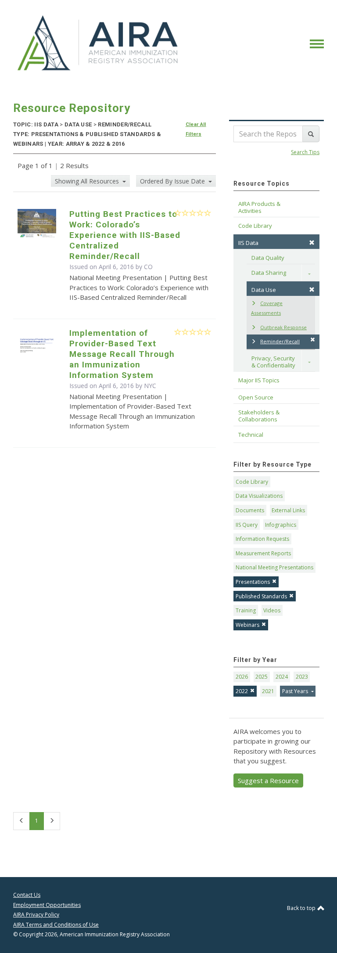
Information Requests (262, 539)
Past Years (295, 691)
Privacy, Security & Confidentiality (273, 361)
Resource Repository (71, 108)
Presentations (253, 582)
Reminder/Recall (280, 341)
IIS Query (247, 525)
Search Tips (305, 152)
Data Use (263, 290)
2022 (242, 691)
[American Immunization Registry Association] (98, 43)
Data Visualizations (259, 496)
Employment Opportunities (47, 905)
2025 (261, 676)
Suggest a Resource (268, 780)
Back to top (302, 908)
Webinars (247, 625)
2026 (242, 676)
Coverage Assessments (267, 308)
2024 (282, 676)
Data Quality (267, 258)
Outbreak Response (283, 327)
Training (246, 610)
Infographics (280, 525)
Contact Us (26, 895)
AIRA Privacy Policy (36, 914)
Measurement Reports (263, 553)
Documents (250, 510)
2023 (302, 676)
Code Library (252, 481)
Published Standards (261, 596)
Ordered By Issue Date (173, 181)
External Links (288, 510)
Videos (271, 610)
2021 (268, 691)
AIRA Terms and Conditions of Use (56, 924)
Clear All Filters (196, 129)
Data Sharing (268, 273)
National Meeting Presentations (274, 567)
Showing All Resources (88, 181)
